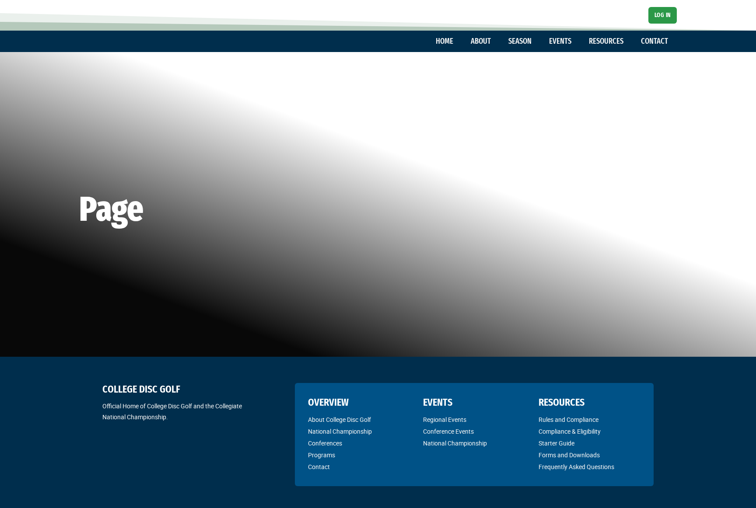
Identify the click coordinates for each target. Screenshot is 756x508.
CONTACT (654, 41)
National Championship (340, 431)
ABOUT (481, 41)
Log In (662, 15)
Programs (321, 455)
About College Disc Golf (339, 420)
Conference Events (448, 431)
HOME (444, 41)
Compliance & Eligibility (570, 431)
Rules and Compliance (568, 420)
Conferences (325, 443)
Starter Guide (556, 443)
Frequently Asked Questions (576, 467)
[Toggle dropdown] (457, 41)
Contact (319, 467)
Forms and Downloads (569, 455)
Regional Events (444, 420)
